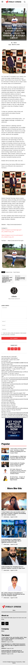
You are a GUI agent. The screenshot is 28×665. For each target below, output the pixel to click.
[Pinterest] (15, 348)
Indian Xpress (6, 516)
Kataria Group (9, 272)
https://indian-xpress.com (14, 298)
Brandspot (4, 641)
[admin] (14, 290)
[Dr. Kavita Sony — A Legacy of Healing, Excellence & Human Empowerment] (5, 478)
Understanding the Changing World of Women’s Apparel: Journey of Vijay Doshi (17, 464)
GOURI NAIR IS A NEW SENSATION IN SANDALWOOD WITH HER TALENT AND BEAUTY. (7, 280)
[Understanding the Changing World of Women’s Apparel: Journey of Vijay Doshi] (5, 464)
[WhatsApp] (19, 348)
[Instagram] (6, 623)
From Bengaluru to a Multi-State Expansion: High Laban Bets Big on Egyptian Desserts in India (18, 458)
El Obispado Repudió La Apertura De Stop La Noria (20, 279)
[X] (12, 348)
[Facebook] (9, 348)
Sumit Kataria (16, 272)
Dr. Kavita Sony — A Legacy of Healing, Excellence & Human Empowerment (17, 478)
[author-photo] (2, 517)
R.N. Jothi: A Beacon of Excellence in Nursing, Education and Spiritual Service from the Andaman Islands (18, 471)
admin (15, 42)
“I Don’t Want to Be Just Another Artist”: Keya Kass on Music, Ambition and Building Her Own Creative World (18, 451)
